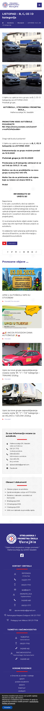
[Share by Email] (28, 251)
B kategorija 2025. (13, 501)
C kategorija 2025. (13, 507)
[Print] (32, 251)
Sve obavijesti (15, 301)
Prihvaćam (7, 707)
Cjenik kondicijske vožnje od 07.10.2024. (21, 492)
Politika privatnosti (8, 703)
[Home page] (3, 23)
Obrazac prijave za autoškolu (17, 489)
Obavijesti (12, 243)
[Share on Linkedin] (15, 251)
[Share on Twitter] (11, 251)
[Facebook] (22, 556)
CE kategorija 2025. (14, 504)
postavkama (34, 702)
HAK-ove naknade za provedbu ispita (20, 510)
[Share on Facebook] (7, 251)
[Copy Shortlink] (36, 251)
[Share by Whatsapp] (19, 251)
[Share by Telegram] (24, 251)
